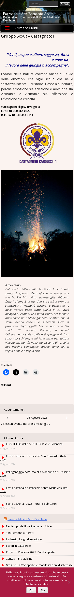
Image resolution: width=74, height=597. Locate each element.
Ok (31, 590)
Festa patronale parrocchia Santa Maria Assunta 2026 (33, 489)
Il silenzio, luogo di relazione (24, 539)
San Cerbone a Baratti (20, 533)
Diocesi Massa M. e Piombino (27, 519)
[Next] (66, 417)
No (43, 590)
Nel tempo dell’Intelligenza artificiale (29, 526)
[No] (69, 582)
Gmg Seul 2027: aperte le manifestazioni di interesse (39, 565)
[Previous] (7, 417)
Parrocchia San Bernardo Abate (28, 13)
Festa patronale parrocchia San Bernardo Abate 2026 (33, 458)
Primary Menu (26, 28)
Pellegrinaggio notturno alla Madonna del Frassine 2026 (35, 474)
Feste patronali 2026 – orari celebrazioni (31, 503)
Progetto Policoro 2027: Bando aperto (30, 552)
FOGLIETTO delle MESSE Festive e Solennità (34, 444)
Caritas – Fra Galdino (19, 558)
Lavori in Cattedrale (18, 546)
